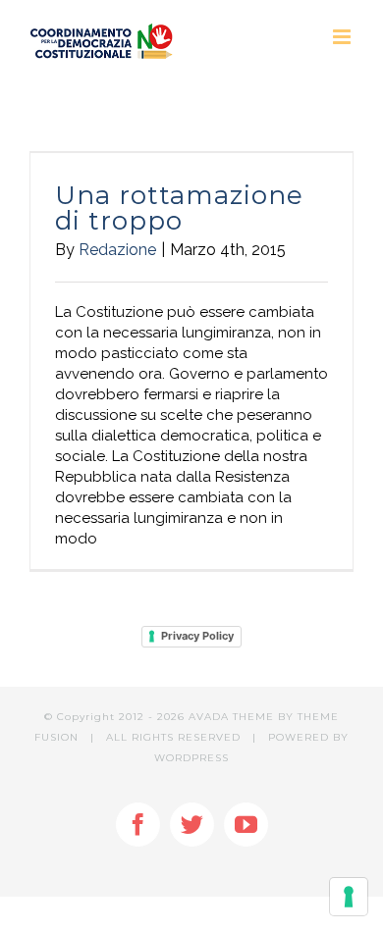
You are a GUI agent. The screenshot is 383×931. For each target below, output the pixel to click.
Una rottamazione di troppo (179, 208)
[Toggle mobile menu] (343, 36)
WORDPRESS (191, 757)
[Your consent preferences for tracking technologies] (348, 896)
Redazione (117, 249)
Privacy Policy (197, 636)
